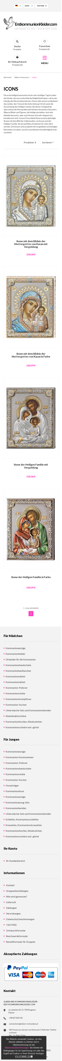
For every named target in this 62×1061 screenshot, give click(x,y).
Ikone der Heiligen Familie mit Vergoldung (31, 466)
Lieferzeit (11, 902)
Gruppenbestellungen (17, 890)
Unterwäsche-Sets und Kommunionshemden (28, 710)
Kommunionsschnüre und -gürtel (22, 727)
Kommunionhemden (16, 808)
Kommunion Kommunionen (19, 757)
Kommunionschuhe (15, 693)
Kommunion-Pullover (17, 687)
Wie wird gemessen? (16, 896)
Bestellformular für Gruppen (20, 941)
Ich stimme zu (23, 1056)
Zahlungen (11, 907)
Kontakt (10, 885)
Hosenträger (12, 785)
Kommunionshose (15, 791)
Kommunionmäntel (15, 676)
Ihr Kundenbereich (15, 860)
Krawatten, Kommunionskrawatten (24, 825)
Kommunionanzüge (15, 648)
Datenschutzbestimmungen (20, 919)
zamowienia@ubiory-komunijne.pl (23, 1024)
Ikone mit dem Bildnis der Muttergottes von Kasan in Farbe (31, 355)
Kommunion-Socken (16, 704)
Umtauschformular (16, 930)
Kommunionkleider (15, 653)
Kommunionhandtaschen (18, 670)
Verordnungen (13, 913)
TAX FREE (11, 924)
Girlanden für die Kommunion (21, 659)
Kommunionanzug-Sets (17, 802)
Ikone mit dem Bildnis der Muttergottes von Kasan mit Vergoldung (31, 244)
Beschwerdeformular (17, 936)
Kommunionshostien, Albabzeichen (24, 721)
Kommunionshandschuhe (18, 665)
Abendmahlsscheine (16, 716)
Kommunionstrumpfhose (18, 699)
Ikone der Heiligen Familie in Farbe (31, 577)
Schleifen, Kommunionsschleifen (22, 819)
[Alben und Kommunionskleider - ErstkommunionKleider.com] (31, 23)
